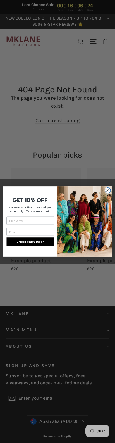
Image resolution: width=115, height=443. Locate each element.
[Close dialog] (108, 190)
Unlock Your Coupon (30, 242)
